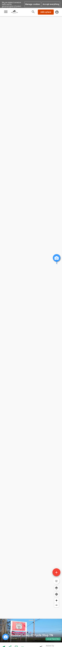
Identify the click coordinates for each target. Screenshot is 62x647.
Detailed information (9, 8)
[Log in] (57, 12)
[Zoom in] (56, 600)
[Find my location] (56, 594)
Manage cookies (32, 4)
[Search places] (33, 12)
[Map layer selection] (56, 588)
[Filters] (56, 581)
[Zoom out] (56, 605)
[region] (31, 309)
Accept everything (51, 4)
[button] (53, 638)
